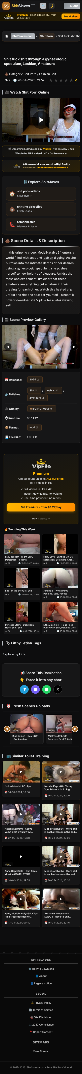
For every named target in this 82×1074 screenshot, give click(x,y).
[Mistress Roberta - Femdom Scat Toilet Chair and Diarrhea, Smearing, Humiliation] (63, 723)
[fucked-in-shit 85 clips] (21, 772)
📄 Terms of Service (41, 1009)
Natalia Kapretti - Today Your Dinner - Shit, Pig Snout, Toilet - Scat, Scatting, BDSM (58, 788)
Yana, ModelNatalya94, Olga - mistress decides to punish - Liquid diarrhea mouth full (21, 915)
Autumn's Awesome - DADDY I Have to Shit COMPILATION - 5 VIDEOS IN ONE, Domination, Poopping (59, 915)
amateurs (35, 397)
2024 (32, 379)
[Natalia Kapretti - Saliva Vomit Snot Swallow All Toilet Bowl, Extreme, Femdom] (21, 814)
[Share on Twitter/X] (57, 689)
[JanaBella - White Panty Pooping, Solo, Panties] (60, 578)
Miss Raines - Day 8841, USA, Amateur (25, 737)
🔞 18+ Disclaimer (41, 1017)
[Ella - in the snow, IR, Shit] (22, 578)
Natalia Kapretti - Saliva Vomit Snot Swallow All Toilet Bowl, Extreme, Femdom (18, 830)
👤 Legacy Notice (41, 983)
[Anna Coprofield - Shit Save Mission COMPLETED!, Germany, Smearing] (21, 856)
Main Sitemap (41, 1051)
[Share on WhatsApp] (46, 689)
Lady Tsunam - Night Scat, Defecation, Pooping (19, 558)
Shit (31, 390)
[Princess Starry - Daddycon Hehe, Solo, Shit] (22, 612)
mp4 (32, 427)
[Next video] (75, 729)
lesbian (48, 258)
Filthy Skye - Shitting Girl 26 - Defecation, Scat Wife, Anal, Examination (58, 558)
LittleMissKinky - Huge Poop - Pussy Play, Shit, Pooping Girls (59, 626)
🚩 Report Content (41, 1031)
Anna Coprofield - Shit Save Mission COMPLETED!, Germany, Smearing (21, 872)
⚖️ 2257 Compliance (41, 1024)
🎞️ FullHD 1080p (39, 408)
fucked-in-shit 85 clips (18, 786)
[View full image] (41, 347)
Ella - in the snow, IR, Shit (18, 590)
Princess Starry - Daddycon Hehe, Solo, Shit (19, 626)
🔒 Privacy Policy (41, 1002)
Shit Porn (46, 36)
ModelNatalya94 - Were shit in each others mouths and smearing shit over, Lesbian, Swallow (60, 830)
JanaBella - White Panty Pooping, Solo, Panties (55, 592)
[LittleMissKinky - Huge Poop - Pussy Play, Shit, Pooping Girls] (60, 612)
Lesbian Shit (47, 74)
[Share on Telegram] (24, 689)
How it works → (41, 518)
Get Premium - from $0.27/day (41, 507)
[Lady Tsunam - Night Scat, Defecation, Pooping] (22, 544)
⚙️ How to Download (41, 968)
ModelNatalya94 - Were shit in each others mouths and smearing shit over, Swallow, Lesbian (60, 872)
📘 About (41, 976)
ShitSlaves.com (22, 36)
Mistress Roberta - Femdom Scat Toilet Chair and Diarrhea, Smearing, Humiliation (62, 740)
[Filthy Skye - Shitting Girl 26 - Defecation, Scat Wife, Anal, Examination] (60, 544)
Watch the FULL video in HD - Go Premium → (41, 153)
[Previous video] (7, 729)
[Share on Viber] (35, 689)
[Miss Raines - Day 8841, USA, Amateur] (26, 723)
